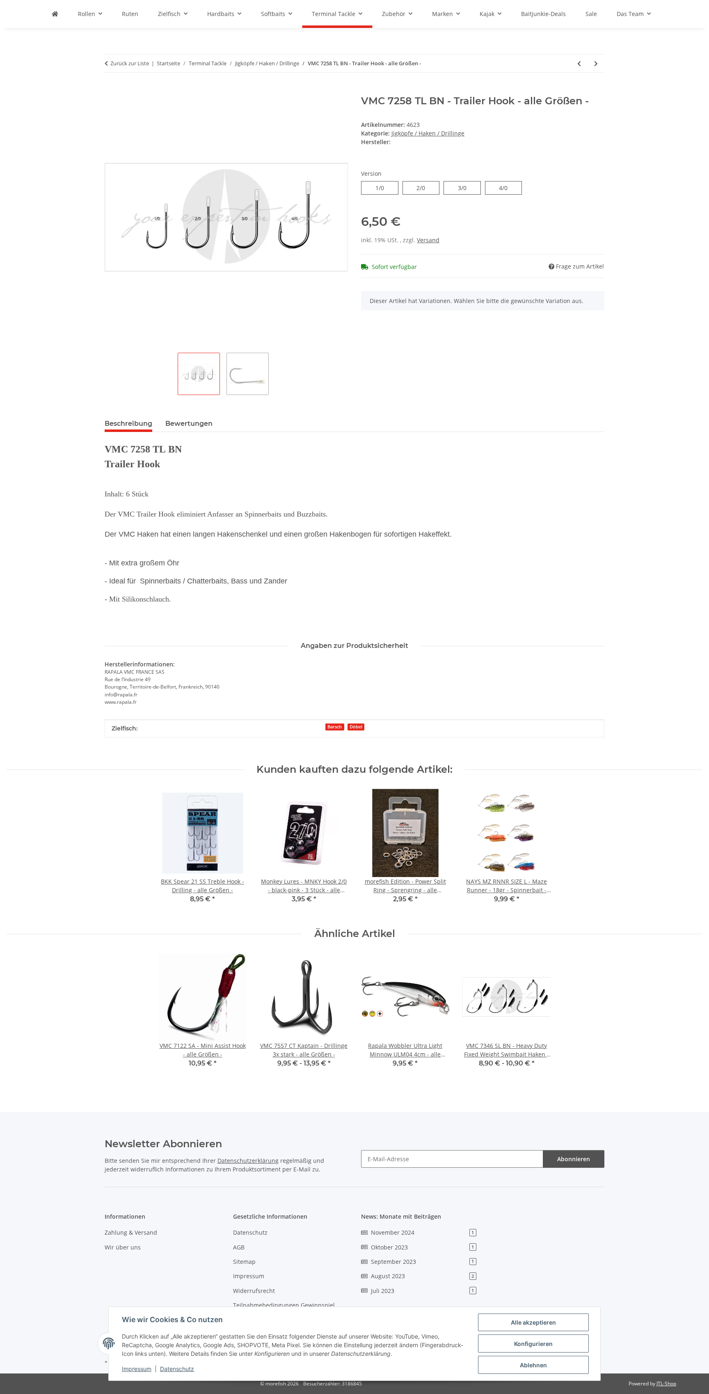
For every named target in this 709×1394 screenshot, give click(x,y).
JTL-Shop (666, 1383)
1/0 (383, 188)
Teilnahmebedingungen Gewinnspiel (284, 1305)
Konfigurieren (533, 1343)
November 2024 (422, 1232)
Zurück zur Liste (129, 63)
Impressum (136, 1368)
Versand (428, 240)
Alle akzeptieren (533, 1322)
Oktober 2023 (422, 1247)
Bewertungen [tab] (189, 423)
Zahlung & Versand (131, 1232)
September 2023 (422, 1261)
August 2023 (422, 1276)
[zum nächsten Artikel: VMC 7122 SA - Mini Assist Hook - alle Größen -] (596, 63)
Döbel (356, 727)
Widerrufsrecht (254, 1291)
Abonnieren (573, 1159)
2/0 (424, 188)
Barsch (334, 727)
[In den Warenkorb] (111, 90)
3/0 (466, 188)
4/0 (507, 188)
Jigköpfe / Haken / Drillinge (427, 133)
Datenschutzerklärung (248, 1160)
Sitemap (244, 1261)
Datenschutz (177, 1368)
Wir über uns (123, 1247)
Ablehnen (533, 1365)
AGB (239, 1247)
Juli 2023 (422, 1291)
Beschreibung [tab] (128, 423)
